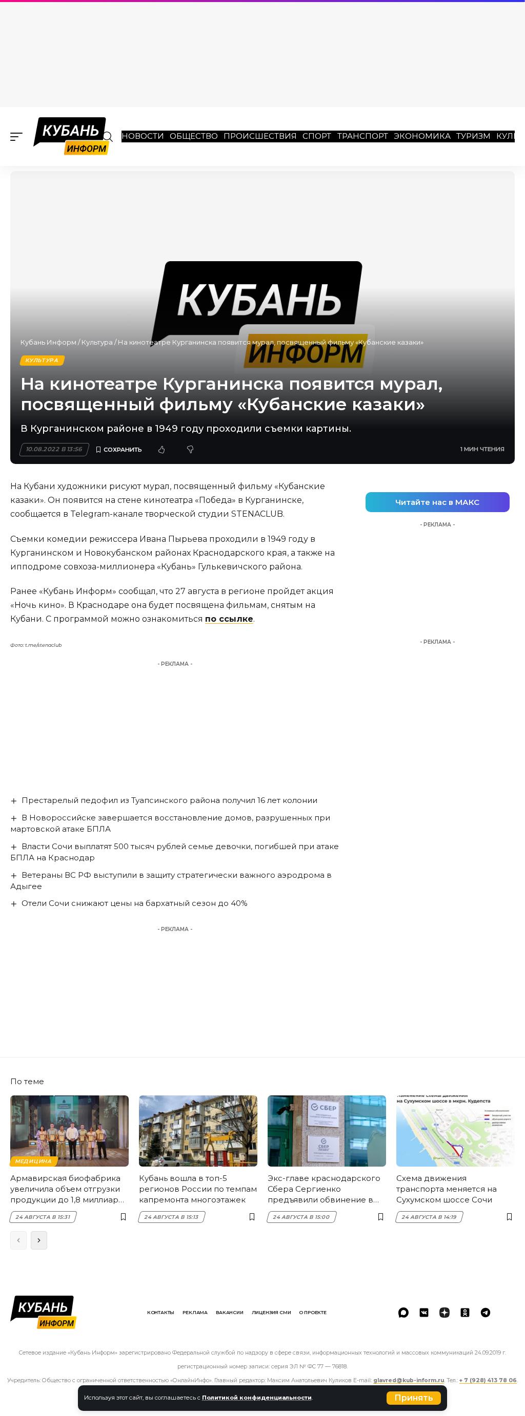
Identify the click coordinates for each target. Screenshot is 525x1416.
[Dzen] (444, 1312)
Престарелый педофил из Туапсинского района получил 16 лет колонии (169, 800)
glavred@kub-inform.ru (408, 1380)
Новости (143, 136)
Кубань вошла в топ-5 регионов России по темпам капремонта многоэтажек (198, 1188)
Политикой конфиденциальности (257, 1397)
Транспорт (362, 136)
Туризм (473, 136)
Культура (97, 342)
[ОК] (465, 1312)
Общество (194, 136)
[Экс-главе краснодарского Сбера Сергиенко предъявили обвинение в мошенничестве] (327, 1131)
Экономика (422, 136)
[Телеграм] (485, 1312)
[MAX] (403, 1312)
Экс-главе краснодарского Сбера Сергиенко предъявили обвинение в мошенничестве (324, 1189)
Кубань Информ (48, 342)
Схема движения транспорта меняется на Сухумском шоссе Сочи (446, 1188)
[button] (414, 1398)
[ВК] (424, 1312)
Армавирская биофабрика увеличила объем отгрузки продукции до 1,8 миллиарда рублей (69, 1189)
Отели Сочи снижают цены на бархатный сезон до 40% (135, 903)
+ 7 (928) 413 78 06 (488, 1380)
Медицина (33, 1161)
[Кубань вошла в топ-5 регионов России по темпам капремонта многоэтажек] (198, 1131)
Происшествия (260, 136)
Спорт (316, 136)
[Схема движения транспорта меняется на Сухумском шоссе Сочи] (455, 1131)
